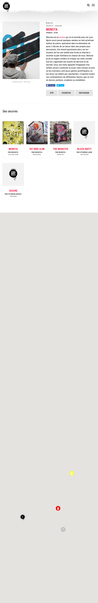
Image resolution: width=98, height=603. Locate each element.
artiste (62, 37)
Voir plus (13, 151)
